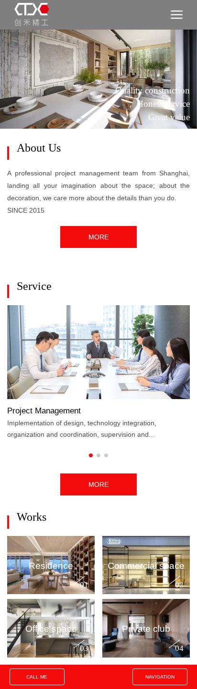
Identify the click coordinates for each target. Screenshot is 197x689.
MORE (98, 236)
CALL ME (36, 676)
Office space (51, 628)
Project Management (44, 410)
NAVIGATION (160, 676)
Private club (146, 628)
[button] (91, 455)
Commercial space (146, 565)
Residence (51, 565)
